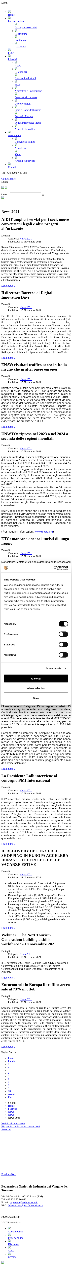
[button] (6, 1174)
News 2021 (26, 238)
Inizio (11, 1058)
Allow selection (36, 688)
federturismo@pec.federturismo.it (25, 1205)
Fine (10, 1097)
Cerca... (5, 194)
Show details (53, 668)
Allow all (36, 678)
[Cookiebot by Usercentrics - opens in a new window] (53, 568)
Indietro (12, 1061)
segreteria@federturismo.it (24, 1202)
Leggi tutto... (8, 285)
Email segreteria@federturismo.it (19, 175)
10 (9, 1091)
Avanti (11, 1094)
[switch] (63, 634)
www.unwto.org (44, 531)
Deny (36, 698)
